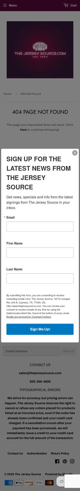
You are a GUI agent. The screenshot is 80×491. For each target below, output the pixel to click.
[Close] (75, 152)
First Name (14, 243)
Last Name (14, 269)
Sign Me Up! (40, 329)
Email (10, 217)
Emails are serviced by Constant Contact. (28, 316)
